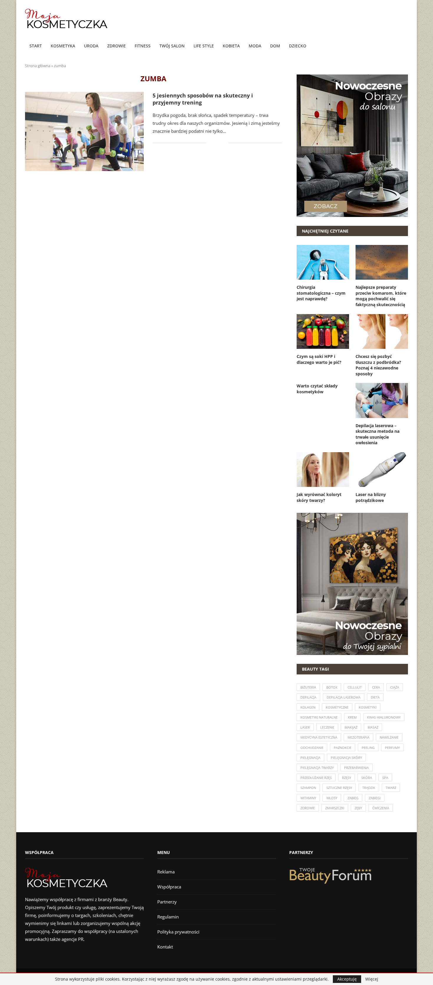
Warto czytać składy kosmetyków (317, 388)
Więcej (371, 979)
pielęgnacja (310, 757)
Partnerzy (167, 902)
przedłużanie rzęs (316, 777)
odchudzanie (311, 747)
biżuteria (308, 687)
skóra (366, 777)
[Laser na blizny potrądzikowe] (382, 469)
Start (35, 46)
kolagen (307, 707)
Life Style (204, 46)
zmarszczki (334, 808)
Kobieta (231, 46)
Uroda (91, 46)
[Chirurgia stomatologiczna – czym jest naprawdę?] (323, 262)
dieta (375, 697)
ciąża (394, 687)
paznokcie (342, 747)
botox (331, 687)
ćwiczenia (380, 808)
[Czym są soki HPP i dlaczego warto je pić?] (323, 331)
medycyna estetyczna (318, 737)
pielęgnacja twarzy (317, 767)
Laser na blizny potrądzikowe (371, 497)
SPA (385, 777)
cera (376, 687)
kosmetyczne (337, 707)
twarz (391, 787)
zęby (358, 808)
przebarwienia (356, 767)
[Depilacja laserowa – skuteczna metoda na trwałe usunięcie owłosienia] (382, 400)
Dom (275, 46)
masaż (373, 727)
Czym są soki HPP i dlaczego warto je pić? (319, 359)
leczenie (327, 727)
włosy (331, 798)
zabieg (353, 798)
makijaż (351, 727)
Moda (255, 46)
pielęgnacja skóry (346, 757)
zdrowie (307, 808)
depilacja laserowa (344, 697)
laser (305, 727)
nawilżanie (389, 737)
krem (352, 717)
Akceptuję (347, 979)
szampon (308, 787)
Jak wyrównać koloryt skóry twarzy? (319, 497)
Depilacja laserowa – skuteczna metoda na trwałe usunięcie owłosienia (377, 434)
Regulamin (168, 917)
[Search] (405, 46)
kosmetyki (367, 707)
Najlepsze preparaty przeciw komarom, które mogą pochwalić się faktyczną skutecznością (381, 295)
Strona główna (37, 65)
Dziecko (297, 46)
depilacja (308, 697)
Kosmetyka (63, 46)
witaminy (308, 798)
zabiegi (375, 798)
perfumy (392, 747)
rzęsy (346, 777)
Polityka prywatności (178, 932)
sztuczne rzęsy (339, 787)
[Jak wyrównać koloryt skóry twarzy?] (323, 469)
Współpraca (169, 887)
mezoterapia (358, 737)
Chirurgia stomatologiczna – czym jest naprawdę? (321, 292)
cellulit (355, 687)
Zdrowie (116, 46)
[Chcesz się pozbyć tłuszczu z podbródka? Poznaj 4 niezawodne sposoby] (382, 331)
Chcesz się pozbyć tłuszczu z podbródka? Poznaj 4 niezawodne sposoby (378, 365)
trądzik (368, 787)
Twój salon (172, 46)
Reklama (166, 872)
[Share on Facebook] (214, 143)
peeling (368, 747)
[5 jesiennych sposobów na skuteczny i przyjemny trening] (84, 131)
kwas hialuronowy (384, 717)
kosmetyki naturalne (319, 717)
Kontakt (165, 947)
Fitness (143, 46)
